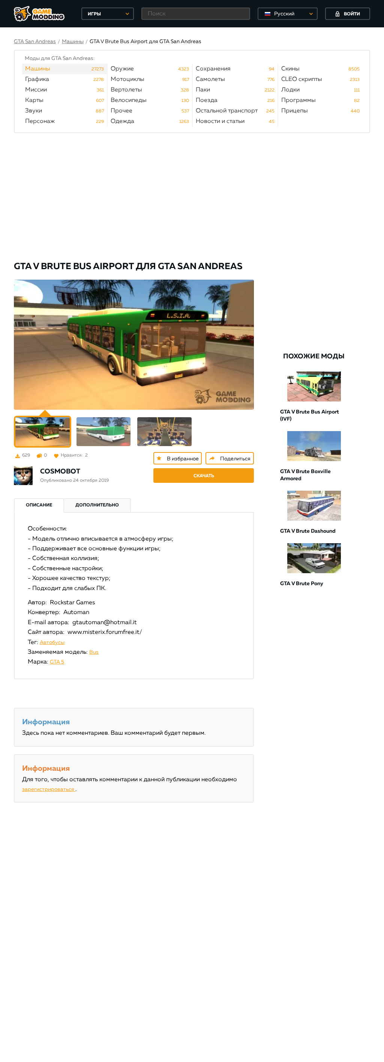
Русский (284, 13)
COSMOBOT (60, 471)
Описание (39, 505)
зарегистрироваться (48, 789)
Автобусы (52, 642)
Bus (94, 652)
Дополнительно (97, 505)
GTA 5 (57, 662)
